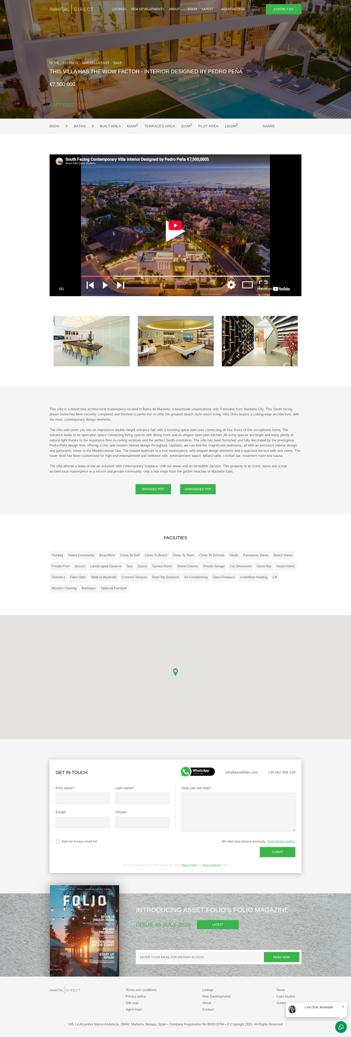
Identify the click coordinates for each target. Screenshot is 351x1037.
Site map (134, 1003)
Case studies (287, 996)
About (175, 9)
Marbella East (94, 63)
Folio (192, 9)
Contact (209, 1009)
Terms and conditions (142, 990)
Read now (281, 957)
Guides (283, 1003)
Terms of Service (210, 865)
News (282, 990)
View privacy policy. (281, 841)
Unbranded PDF (198, 489)
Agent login (136, 1009)
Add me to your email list (79, 841)
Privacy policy (137, 996)
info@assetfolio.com (241, 772)
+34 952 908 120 (280, 772)
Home (54, 63)
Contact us (283, 9)
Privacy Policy (189, 865)
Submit (277, 852)
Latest (207, 9)
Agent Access (232, 9)
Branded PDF (153, 489)
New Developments (149, 9)
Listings (123, 9)
